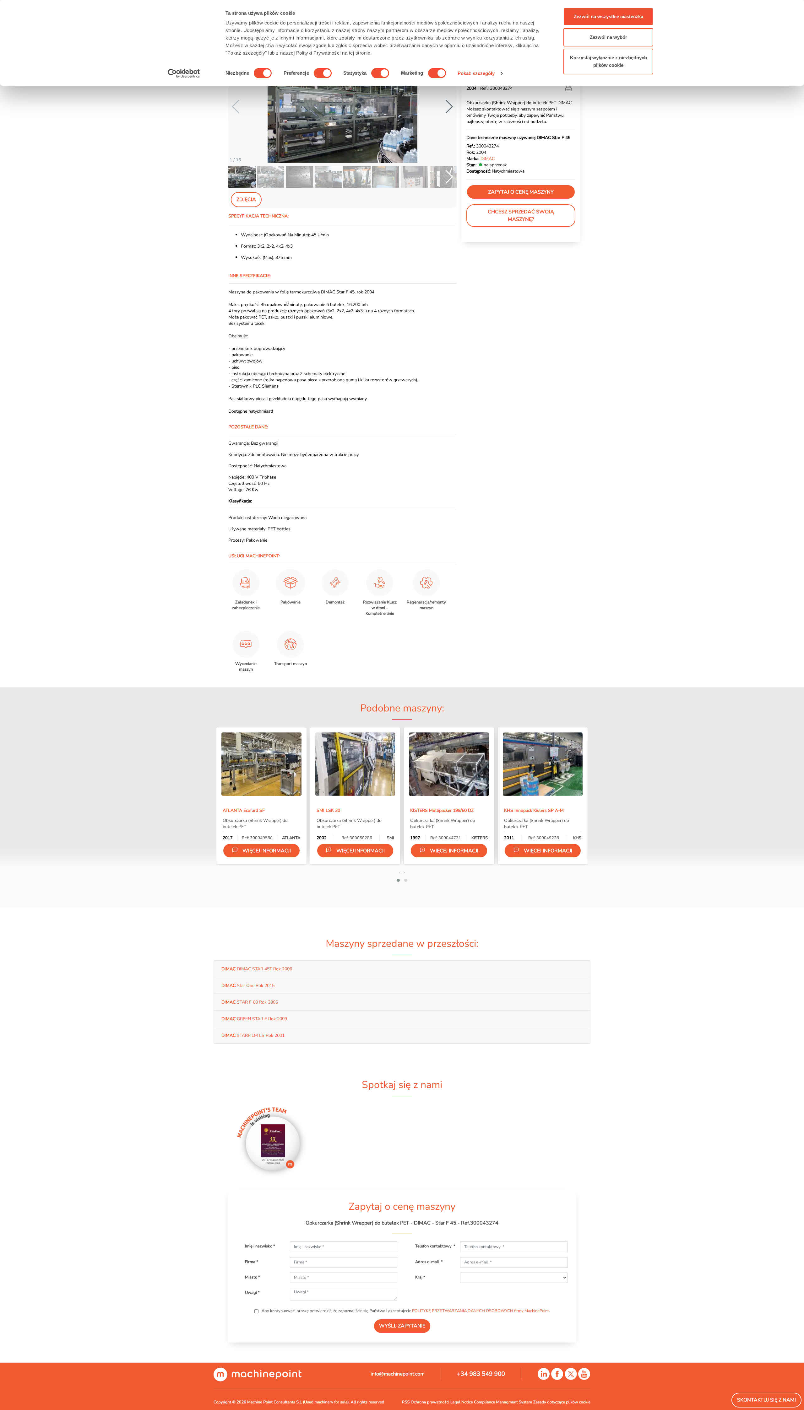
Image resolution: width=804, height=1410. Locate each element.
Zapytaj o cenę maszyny (521, 192)
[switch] (323, 73)
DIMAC (488, 158)
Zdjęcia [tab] (246, 199)
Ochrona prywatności (430, 1402)
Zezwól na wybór (608, 37)
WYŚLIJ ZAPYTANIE (402, 1325)
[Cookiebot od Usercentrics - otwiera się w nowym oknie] (183, 73)
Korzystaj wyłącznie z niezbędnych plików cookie (608, 61)
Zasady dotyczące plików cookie (561, 1402)
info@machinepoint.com (398, 1373)
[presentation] (399, 872)
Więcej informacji (266, 850)
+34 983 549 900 (481, 1374)
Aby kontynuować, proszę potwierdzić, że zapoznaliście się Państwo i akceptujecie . (405, 1311)
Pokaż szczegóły (476, 73)
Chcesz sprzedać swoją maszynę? (521, 215)
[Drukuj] (569, 88)
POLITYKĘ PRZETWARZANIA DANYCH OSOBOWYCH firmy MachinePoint (480, 1311)
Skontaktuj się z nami (766, 1400)
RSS (406, 1402)
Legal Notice (461, 1402)
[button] (449, 107)
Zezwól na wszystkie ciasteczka (608, 16)
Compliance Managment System (503, 1402)
